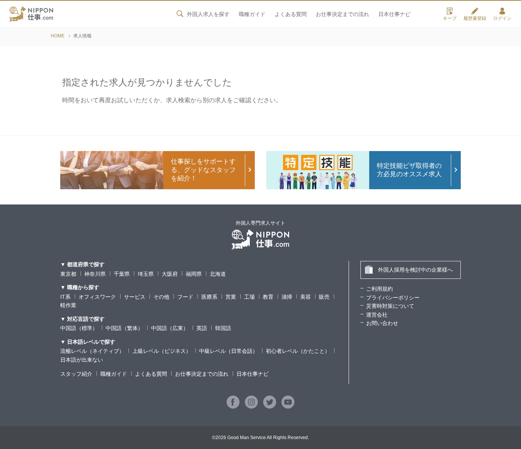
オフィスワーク (97, 297)
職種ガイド (252, 14)
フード (185, 297)
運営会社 (377, 315)
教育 (268, 297)
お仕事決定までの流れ (342, 14)
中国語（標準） (79, 328)
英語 (201, 328)
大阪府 (170, 274)
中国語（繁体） (124, 328)
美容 (305, 297)
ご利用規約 (379, 289)
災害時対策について (390, 306)
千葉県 (122, 274)
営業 (230, 297)
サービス (134, 297)
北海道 (218, 274)
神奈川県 (95, 274)
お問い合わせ (382, 323)
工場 (249, 297)
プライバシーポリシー (393, 298)
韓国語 (223, 328)
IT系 (65, 297)
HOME (57, 36)
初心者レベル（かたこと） (298, 351)
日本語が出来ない (81, 360)
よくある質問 (291, 14)
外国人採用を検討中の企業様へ (415, 270)
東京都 (68, 274)
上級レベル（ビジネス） (161, 351)
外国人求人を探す (208, 14)
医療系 (209, 297)
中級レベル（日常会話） (228, 351)
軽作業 (68, 305)
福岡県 (194, 274)
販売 (324, 297)
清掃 (286, 297)
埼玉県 (146, 274)
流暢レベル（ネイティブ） (92, 351)
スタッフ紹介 (76, 374)
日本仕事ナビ (394, 14)
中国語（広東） (169, 328)
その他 (161, 297)
